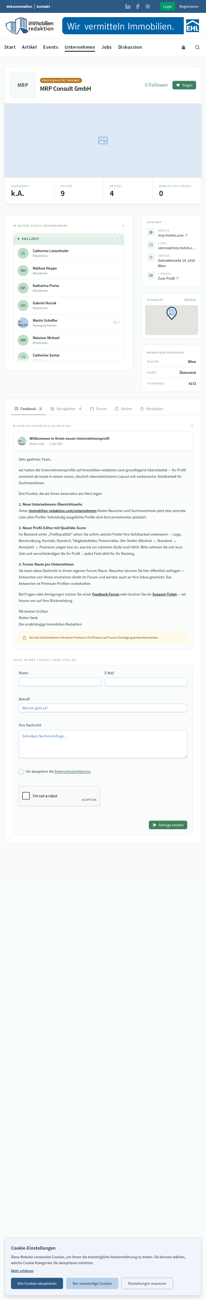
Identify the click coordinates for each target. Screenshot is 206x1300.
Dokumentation (19, 6)
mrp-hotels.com (171, 235)
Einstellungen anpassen (147, 1283)
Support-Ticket (164, 594)
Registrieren (188, 6)
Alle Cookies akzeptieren (37, 1283)
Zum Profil (166, 278)
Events (50, 47)
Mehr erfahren (22, 1270)
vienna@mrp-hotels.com (177, 247)
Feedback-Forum (105, 594)
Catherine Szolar (46, 355)
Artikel (29, 47)
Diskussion (130, 47)
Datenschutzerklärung (72, 771)
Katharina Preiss (46, 285)
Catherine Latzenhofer (51, 250)
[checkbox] (21, 771)
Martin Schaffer (45, 320)
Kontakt (43, 6)
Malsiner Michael (46, 337)
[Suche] (197, 47)
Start (10, 47)
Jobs (106, 47)
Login (167, 6)
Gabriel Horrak (44, 303)
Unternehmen (80, 47)
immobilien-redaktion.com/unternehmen (63, 510)
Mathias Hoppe (45, 268)
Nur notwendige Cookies (92, 1283)
